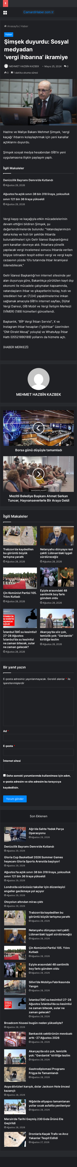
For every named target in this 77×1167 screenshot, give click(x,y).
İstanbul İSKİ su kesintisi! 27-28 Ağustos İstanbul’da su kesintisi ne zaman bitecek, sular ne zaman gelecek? (20, 639)
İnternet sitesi (12, 760)
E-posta (9, 745)
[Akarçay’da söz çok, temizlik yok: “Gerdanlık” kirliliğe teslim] (57, 618)
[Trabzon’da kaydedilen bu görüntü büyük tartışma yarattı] (20, 535)
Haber (24, 26)
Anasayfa (13, 26)
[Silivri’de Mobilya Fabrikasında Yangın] (15, 987)
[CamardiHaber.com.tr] (38, 12)
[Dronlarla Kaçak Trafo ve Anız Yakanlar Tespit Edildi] (15, 1139)
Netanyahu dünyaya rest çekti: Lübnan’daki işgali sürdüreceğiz (56, 553)
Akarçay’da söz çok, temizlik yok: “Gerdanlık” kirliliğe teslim (56, 635)
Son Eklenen (38, 816)
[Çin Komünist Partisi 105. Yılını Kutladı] (20, 578)
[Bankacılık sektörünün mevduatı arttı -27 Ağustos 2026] (15, 1039)
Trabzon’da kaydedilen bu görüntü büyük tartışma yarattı (18, 553)
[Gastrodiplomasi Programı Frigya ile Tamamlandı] (15, 1074)
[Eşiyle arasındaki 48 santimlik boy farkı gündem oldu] (57, 577)
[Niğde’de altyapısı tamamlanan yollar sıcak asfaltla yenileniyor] (15, 1106)
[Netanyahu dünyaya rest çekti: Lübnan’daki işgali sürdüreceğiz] (57, 535)
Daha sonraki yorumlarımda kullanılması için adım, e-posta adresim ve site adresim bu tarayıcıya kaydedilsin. (37, 781)
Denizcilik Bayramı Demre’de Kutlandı (28, 180)
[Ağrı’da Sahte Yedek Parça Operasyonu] (15, 834)
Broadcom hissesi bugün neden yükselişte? (33, 1023)
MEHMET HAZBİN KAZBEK (24, 66)
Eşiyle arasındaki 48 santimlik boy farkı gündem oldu (53, 594)
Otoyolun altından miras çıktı (23, 901)
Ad (6, 731)
